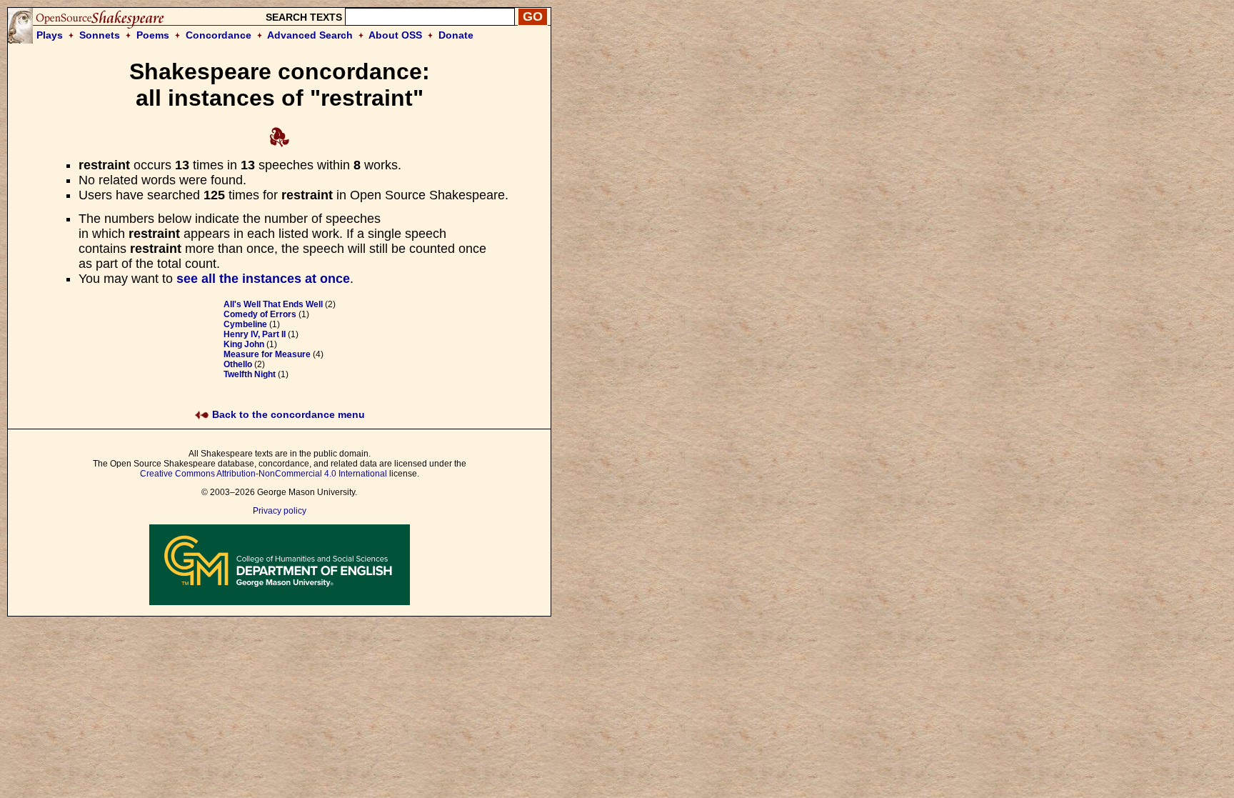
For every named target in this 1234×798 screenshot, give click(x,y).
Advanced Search (310, 35)
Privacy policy (279, 511)
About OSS (395, 35)
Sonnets (99, 35)
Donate (455, 35)
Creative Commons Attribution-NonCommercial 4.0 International (263, 474)
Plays (49, 35)
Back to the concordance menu (287, 414)
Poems (152, 35)
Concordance (218, 35)
